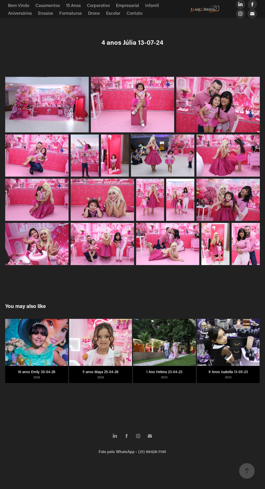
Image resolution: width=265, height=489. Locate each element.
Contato (134, 13)
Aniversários (20, 13)
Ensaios (45, 13)
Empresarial (127, 5)
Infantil (152, 5)
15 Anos (73, 5)
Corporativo (98, 5)
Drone (94, 13)
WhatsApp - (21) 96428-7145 (141, 451)
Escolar (113, 13)
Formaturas (70, 13)
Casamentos (47, 5)
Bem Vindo (18, 5)
